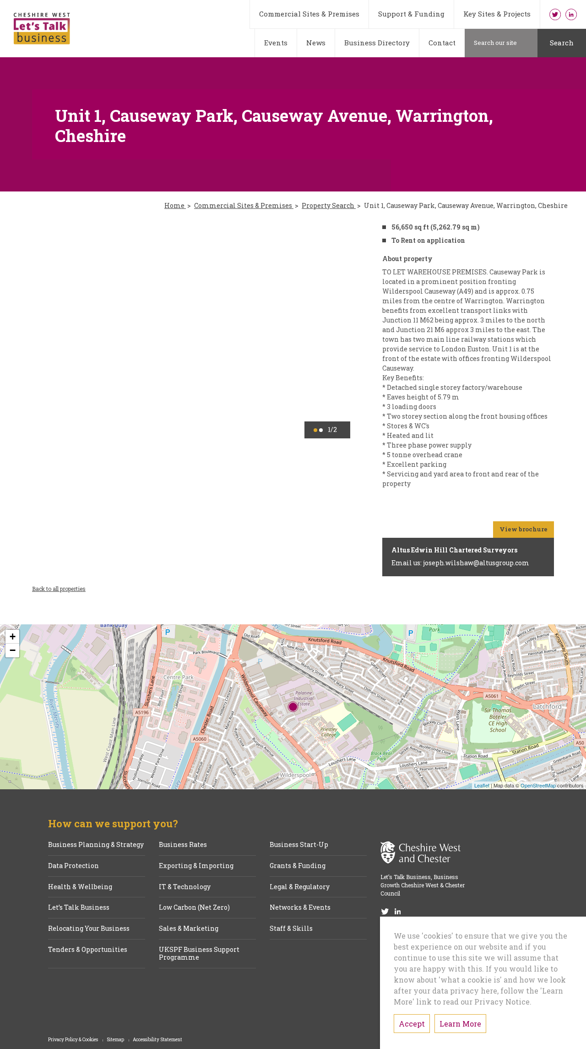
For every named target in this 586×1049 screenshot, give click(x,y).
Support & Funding (411, 13)
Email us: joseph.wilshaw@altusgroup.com (460, 562)
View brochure (523, 529)
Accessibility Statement (157, 1040)
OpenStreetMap (538, 785)
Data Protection (73, 866)
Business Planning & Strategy (96, 845)
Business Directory (377, 42)
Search (562, 42)
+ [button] (13, 636)
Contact (442, 42)
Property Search (329, 206)
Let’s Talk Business (78, 908)
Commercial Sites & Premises (309, 13)
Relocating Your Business (89, 929)
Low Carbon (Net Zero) (194, 908)
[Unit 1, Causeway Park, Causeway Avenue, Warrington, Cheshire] (293, 706)
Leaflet (481, 785)
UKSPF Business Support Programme (199, 954)
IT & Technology (185, 887)
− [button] (13, 650)
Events (276, 42)
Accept (412, 1023)
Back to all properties (59, 588)
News (316, 42)
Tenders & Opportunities (87, 950)
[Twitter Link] (555, 14)
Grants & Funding (298, 866)
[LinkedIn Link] (571, 14)
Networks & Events (300, 908)
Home (175, 206)
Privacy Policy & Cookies (73, 1040)
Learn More (460, 1023)
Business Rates (183, 845)
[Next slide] (329, 330)
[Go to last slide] (52, 330)
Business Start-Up (299, 845)
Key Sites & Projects (497, 13)
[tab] (315, 430)
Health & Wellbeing (80, 887)
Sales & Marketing (188, 929)
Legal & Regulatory (300, 887)
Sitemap (116, 1040)
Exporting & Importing (196, 866)
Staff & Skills (291, 929)
